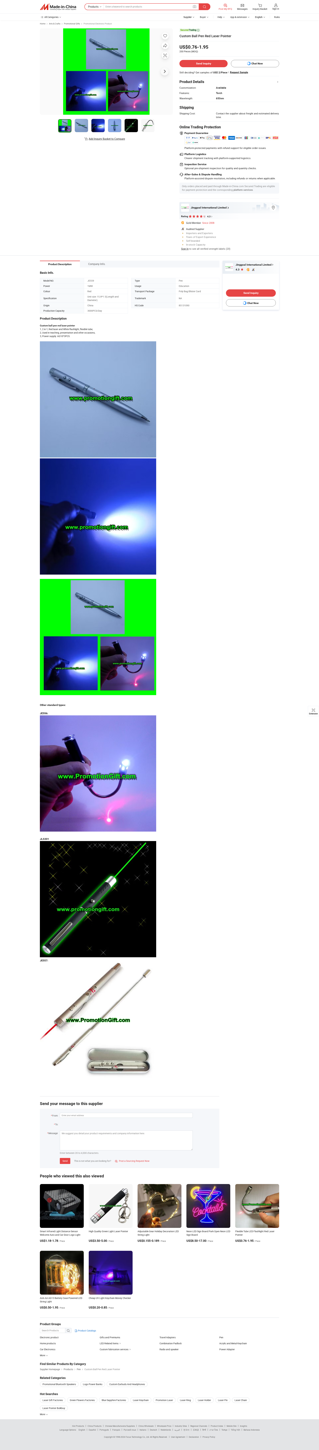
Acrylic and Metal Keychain (233, 1343)
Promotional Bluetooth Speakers (59, 1384)
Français (116, 1429)
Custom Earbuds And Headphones (127, 1384)
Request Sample (239, 72)
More (43, 1414)
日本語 (196, 1429)
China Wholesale (146, 1426)
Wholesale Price (164, 1426)
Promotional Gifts (72, 23)
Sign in (275, 8)
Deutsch (153, 1429)
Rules (277, 17)
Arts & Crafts (54, 23)
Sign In (185, 248)
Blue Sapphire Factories (114, 1400)
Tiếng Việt (235, 1429)
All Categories (51, 17)
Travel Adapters (168, 1337)
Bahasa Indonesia (252, 1429)
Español (92, 1429)
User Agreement (178, 1437)
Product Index (217, 1426)
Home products (48, 1343)
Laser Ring (185, 1400)
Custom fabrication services (114, 1349)
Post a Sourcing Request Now (132, 1160)
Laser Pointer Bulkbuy (54, 1408)
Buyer (203, 17)
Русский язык (130, 1429)
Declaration (194, 1437)
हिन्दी (204, 1429)
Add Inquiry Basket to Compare (107, 139)
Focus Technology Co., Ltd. (138, 1437)
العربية (177, 1429)
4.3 (238, 269)
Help (219, 17)
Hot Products (78, 1426)
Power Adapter (227, 1349)
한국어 (186, 1429)
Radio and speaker (169, 1349)
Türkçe (224, 1429)
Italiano (143, 1429)
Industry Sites (181, 1426)
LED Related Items (109, 1343)
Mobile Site (231, 1426)
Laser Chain (241, 1400)
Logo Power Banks (92, 1384)
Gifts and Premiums (110, 1337)
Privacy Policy (209, 1437)
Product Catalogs (86, 1330)
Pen (221, 1337)
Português (104, 1429)
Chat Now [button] (257, 63)
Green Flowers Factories (82, 1400)
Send (65, 1160)
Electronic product (49, 1337)
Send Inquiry (203, 63)
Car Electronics (47, 1349)
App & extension (238, 17)
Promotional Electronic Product (98, 23)
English (82, 1429)
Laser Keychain (141, 1400)
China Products (95, 1426)
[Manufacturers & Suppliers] (58, 6)
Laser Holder (204, 1400)
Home (42, 23)
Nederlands (166, 1429)
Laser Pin (223, 1400)
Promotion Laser (164, 1400)
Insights (243, 1426)
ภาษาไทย (214, 1429)
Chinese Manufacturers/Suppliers (120, 1426)
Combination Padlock (171, 1343)
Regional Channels (198, 1426)
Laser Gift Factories (53, 1400)
